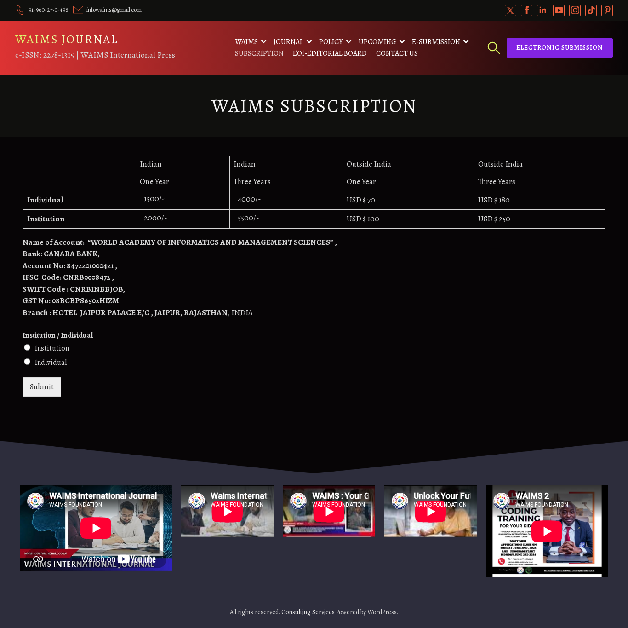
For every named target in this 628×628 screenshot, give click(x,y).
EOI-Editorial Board (330, 53)
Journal (288, 42)
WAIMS (246, 42)
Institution (52, 348)
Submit (42, 386)
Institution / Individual (58, 335)
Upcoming (377, 42)
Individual (51, 362)
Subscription (259, 53)
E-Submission (436, 42)
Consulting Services (308, 612)
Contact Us (397, 53)
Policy (331, 42)
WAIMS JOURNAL (66, 39)
